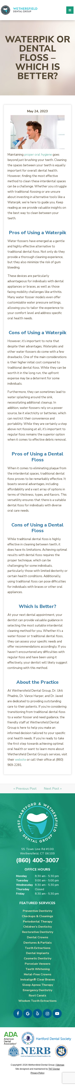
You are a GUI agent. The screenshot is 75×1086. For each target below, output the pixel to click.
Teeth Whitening (37, 969)
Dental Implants (37, 953)
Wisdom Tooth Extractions (37, 1001)
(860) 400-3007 (37, 860)
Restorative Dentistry (37, 932)
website (20, 760)
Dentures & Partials (37, 943)
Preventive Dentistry (37, 911)
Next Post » (53, 788)
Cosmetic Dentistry (37, 958)
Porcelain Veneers (37, 964)
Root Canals (37, 996)
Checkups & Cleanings (37, 916)
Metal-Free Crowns (37, 974)
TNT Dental (54, 1069)
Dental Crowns (37, 937)
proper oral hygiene (38, 154)
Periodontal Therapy (37, 922)
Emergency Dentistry (37, 990)
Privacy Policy (37, 1073)
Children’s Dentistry (37, 927)
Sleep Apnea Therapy (37, 985)
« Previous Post (25, 788)
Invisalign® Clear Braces (37, 980)
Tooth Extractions (37, 948)
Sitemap (60, 1065)
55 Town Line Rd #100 (37, 851)
